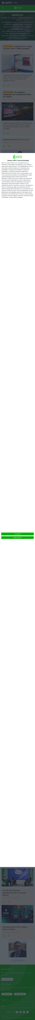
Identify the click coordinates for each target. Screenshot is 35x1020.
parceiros (15, 162)
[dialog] (17, 510)
